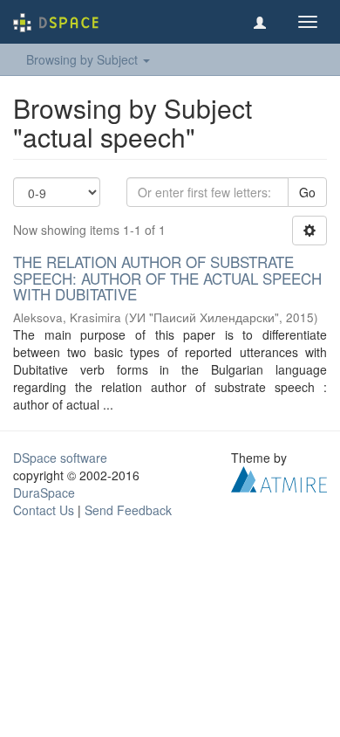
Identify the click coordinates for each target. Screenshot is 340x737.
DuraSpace (44, 492)
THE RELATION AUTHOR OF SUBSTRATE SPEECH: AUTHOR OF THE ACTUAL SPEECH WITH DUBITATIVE (167, 278)
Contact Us (43, 510)
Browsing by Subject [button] (83, 59)
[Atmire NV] (279, 477)
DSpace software (60, 457)
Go (307, 192)
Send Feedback (128, 510)
